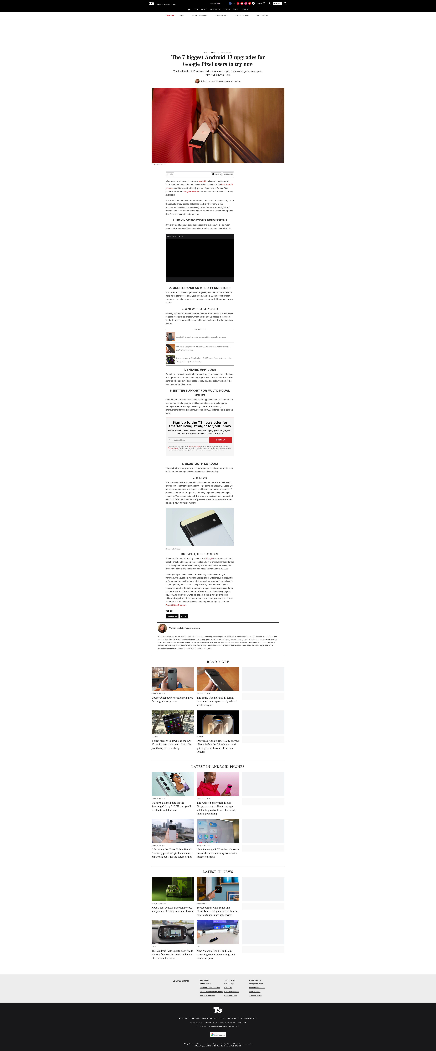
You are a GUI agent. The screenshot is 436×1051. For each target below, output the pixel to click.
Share (171, 174)
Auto (236, 9)
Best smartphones (231, 992)
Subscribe (276, 3)
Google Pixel (172, 616)
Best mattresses (230, 996)
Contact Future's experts (214, 1018)
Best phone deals (256, 984)
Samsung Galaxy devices (210, 988)
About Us (232, 1018)
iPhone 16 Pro (205, 984)
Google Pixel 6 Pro (191, 191)
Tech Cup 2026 (262, 15)
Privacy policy (196, 1022)
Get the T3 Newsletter (200, 15)
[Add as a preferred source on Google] (218, 1034)
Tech (196, 9)
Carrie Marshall (209, 81)
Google (209, 558)
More (244, 9)
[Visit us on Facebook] (230, 3)
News (239, 81)
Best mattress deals (257, 988)
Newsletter (229, 174)
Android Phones (225, 53)
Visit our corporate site (244, 1044)
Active (204, 9)
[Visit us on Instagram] (245, 3)
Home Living (215, 9)
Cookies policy (212, 1022)
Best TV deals (254, 992)
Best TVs (228, 988)
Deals (182, 15)
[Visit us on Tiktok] (253, 3)
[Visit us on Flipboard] (249, 3)
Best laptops (229, 984)
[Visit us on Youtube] (241, 3)
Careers (242, 1022)
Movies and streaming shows (211, 992)
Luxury (227, 9)
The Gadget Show (242, 15)
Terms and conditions (247, 1018)
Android (202, 181)
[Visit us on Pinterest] (238, 3)
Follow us (218, 174)
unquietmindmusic (203, 648)
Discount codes (255, 996)
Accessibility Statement (189, 1018)
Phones (213, 53)
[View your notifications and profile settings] (269, 3)
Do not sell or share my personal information (218, 1026)
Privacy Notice (173, 448)
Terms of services (195, 446)
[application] (200, 258)
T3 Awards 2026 (222, 15)
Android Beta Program (176, 605)
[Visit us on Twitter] (234, 3)
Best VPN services (207, 996)
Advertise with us (228, 1022)
